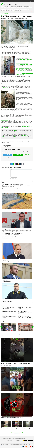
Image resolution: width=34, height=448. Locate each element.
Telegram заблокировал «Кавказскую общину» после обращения (12, 417)
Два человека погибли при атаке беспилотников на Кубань (12, 233)
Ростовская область (16, 9)
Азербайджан (12, 6)
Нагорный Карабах (3, 9)
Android (14, 130)
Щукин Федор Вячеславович (7, 301)
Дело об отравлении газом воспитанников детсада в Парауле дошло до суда (25, 312)
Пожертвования (18, 440)
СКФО (28, 9)
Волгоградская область (27, 6)
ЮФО (20, 10)
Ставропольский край (4, 10)
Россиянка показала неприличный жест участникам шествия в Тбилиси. (16, 429)
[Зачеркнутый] (17, 169)
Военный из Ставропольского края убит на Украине (24, 308)
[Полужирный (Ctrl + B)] (11, 169)
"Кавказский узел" (24, 56)
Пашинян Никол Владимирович (7, 261)
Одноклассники (10, 136)
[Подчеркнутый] (15, 169)
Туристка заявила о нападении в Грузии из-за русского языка (5, 428)
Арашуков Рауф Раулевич (6, 281)
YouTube (4, 137)
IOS (17, 130)
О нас (2, 440)
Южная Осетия (12, 10)
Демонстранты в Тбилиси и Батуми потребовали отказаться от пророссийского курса (8, 334)
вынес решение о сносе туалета (25, 59)
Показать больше (17, 433)
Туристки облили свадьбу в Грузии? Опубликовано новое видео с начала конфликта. (15, 391)
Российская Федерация (10, 9)
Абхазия (2, 6)
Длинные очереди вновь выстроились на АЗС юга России (12, 188)
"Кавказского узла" (4, 87)
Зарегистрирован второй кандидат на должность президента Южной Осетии (24, 317)
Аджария (5, 6)
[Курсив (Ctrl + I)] (13, 169)
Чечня (9, 10)
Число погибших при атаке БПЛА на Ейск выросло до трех (12, 184)
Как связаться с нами (9, 440)
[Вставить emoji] (19, 169)
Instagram (28, 135)
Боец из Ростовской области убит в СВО (9, 236)
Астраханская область (20, 6)
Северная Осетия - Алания (23, 9)
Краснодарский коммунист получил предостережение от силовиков (13, 229)
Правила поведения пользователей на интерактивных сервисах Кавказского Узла (20, 444)
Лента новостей (6, 13)
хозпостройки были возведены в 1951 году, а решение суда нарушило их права (23, 68)
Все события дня (30, 318)
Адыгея (8, 6)
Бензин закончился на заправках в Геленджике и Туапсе (23, 333)
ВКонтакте (5, 136)
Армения (15, 6)
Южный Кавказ (17, 10)
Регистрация (14, 178)
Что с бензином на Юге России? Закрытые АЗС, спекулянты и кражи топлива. (27, 429)
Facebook (24, 135)
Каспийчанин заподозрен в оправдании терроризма (9, 317)
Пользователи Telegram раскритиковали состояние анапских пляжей (14, 209)
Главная (2, 13)
